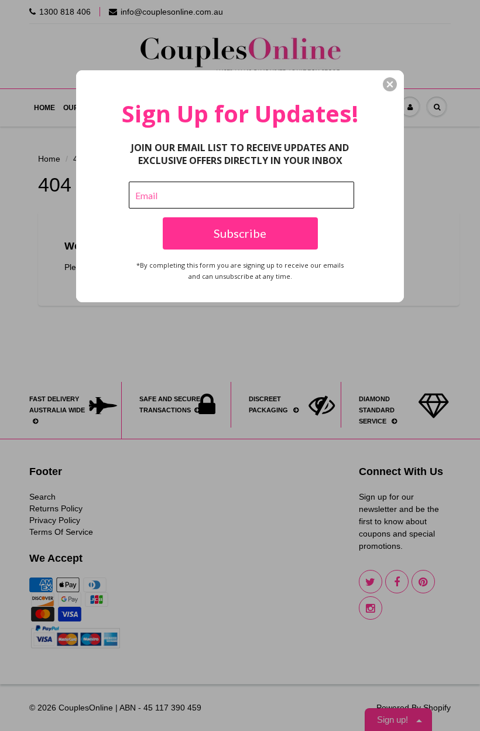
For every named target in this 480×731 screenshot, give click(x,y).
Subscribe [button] (240, 233)
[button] (390, 84)
